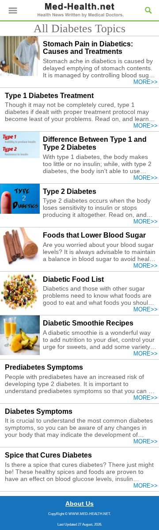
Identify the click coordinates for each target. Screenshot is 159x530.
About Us (79, 503)
